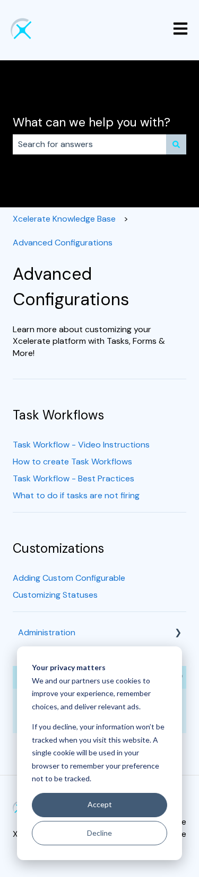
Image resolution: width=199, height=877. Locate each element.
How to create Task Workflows (72, 461)
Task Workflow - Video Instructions (81, 444)
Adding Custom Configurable (69, 577)
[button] (177, 633)
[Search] (176, 144)
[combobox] (89, 144)
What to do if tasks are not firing (76, 495)
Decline (99, 832)
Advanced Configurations (63, 242)
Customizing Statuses (55, 594)
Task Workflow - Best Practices (73, 478)
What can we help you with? (91, 122)
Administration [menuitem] (46, 632)
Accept (100, 804)
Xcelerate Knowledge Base (64, 218)
